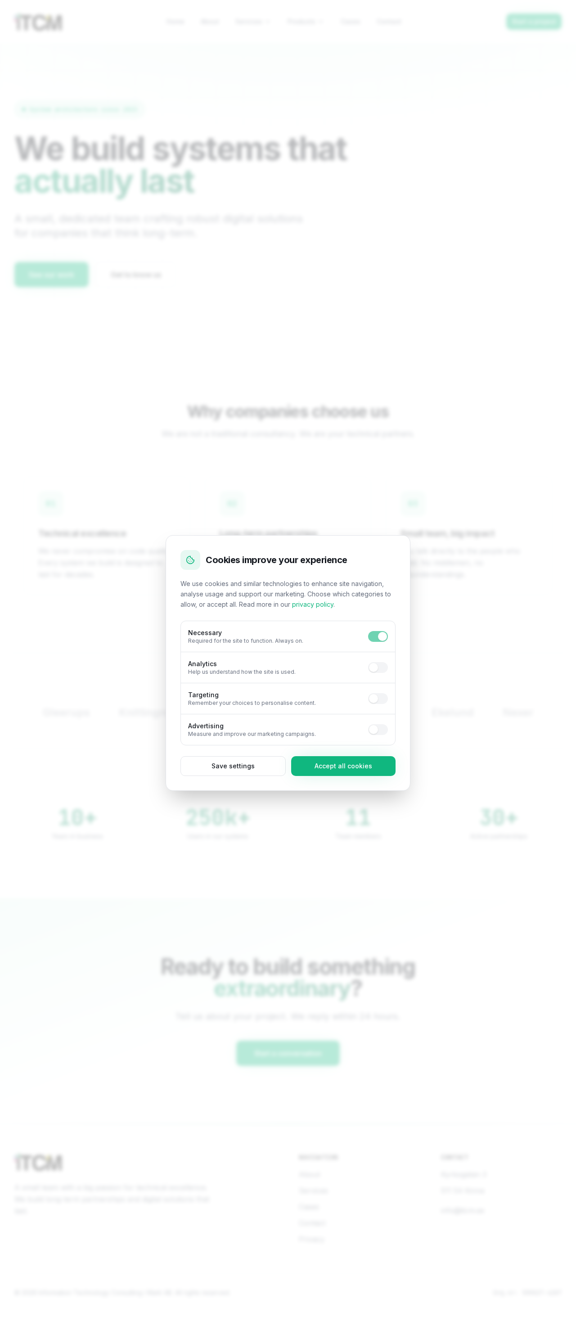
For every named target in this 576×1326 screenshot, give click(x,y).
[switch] (378, 636)
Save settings (233, 766)
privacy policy (312, 604)
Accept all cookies (343, 766)
